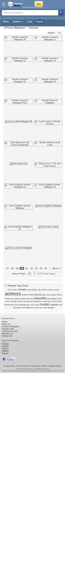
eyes (28, 305)
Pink (60, 305)
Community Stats (10, 331)
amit (32, 305)
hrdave (59, 295)
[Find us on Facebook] (8, 360)
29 (17, 268)
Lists (29, 21)
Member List (7, 333)
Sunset (5, 353)
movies (56, 290)
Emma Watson (32, 290)
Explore (16, 21)
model (44, 304)
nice (41, 308)
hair (28, 299)
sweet (36, 308)
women (25, 295)
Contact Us (7, 336)
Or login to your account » (33, 7)
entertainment (28, 301)
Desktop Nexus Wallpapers (15, 4)
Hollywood (28, 308)
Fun (9, 290)
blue (12, 299)
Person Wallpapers (16, 28)
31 (27, 268)
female (51, 307)
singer (14, 301)
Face (60, 299)
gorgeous (38, 301)
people (22, 289)
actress (13, 293)
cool (48, 299)
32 (31, 268)
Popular (39, 21)
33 (36, 268)
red (22, 308)
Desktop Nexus (27, 369)
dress (19, 301)
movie (54, 301)
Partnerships (35, 366)
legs (44, 295)
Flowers (5, 344)
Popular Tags (8, 329)
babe (59, 301)
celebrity (54, 304)
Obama (5, 351)
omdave (15, 290)
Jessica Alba (51, 295)
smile (37, 305)
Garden (5, 346)
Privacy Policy (9, 366)
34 (41, 268)
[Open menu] (4, 4)
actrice (8, 301)
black (49, 301)
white (16, 299)
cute (45, 308)
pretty (31, 295)
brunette (16, 308)
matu (44, 301)
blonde (23, 305)
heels (7, 299)
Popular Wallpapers (11, 326)
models (23, 299)
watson (50, 290)
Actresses (33, 28)
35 (45, 268)
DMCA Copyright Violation (51, 366)
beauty (54, 298)
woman (37, 294)
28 (12, 268)
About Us (6, 324)
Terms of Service (22, 366)
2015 (17, 305)
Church (5, 348)
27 (7, 268)
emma (44, 290)
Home (6, 21)
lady (32, 299)
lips (40, 290)
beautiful (40, 298)
